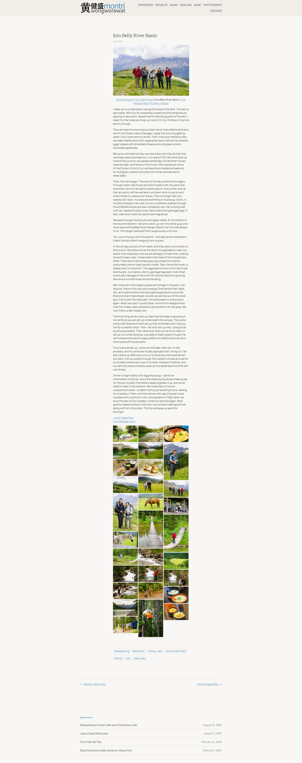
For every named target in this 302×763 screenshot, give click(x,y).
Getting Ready (124, 99)
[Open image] (125, 433)
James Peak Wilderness (94, 733)
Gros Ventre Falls (176, 651)
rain (128, 658)
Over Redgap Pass (207, 684)
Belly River (139, 651)
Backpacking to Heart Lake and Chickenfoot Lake (108, 725)
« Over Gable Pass (123, 418)
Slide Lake (140, 658)
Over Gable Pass (143, 99)
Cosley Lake (155, 651)
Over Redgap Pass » (124, 421)
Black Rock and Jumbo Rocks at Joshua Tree (106, 750)
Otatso (118, 658)
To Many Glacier (159, 103)
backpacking (121, 651)
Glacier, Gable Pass (95, 684)
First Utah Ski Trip (90, 741)
